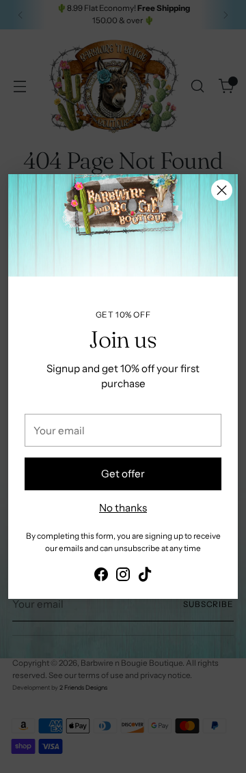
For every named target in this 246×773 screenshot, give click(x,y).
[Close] (221, 190)
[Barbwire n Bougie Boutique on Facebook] (101, 576)
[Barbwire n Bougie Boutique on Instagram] (123, 576)
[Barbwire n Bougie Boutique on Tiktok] (145, 576)
